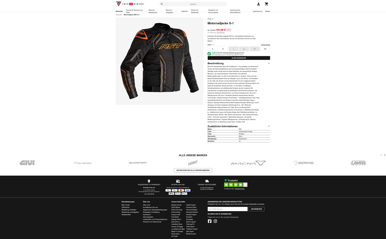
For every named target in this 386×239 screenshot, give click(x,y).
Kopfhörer (185, 11)
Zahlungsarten (148, 217)
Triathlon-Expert (192, 229)
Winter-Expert (191, 234)
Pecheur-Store (191, 207)
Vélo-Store (190, 231)
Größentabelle (265, 45)
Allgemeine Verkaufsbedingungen (155, 210)
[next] (384, 155)
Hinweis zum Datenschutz (152, 222)
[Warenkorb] (267, 4)
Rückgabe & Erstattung (151, 212)
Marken (267, 11)
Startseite (119, 15)
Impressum (147, 214)
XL (244, 49)
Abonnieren (256, 209)
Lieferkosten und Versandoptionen (155, 219)
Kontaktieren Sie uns (149, 187)
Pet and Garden (191, 210)
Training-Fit (190, 224)
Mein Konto (126, 205)
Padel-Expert (191, 205)
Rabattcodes (126, 214)
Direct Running (176, 210)
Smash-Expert (191, 214)
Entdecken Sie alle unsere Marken (193, 170)
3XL (265, 49)
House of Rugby (177, 226)
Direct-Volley (175, 212)
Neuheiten (119, 11)
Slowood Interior (192, 212)
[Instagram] (215, 221)
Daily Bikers (175, 207)
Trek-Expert (190, 226)
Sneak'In (189, 217)
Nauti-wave (175, 234)
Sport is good (191, 222)
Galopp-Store (176, 219)
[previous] (381, 155)
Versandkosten (221, 32)
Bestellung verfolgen (129, 210)
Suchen (193, 4)
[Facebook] (210, 221)
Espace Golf (175, 214)
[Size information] (213, 44)
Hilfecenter (125, 207)
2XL (255, 49)
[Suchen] (161, 4)
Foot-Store (175, 217)
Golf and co (175, 222)
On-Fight (174, 236)
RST (211, 18)
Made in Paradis (177, 231)
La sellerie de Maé (178, 229)
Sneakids (189, 219)
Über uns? (146, 205)
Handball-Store (176, 224)
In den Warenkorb (239, 58)
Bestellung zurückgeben (207, 189)
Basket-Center (176, 205)
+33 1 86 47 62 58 (149, 194)
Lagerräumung (257, 11)
